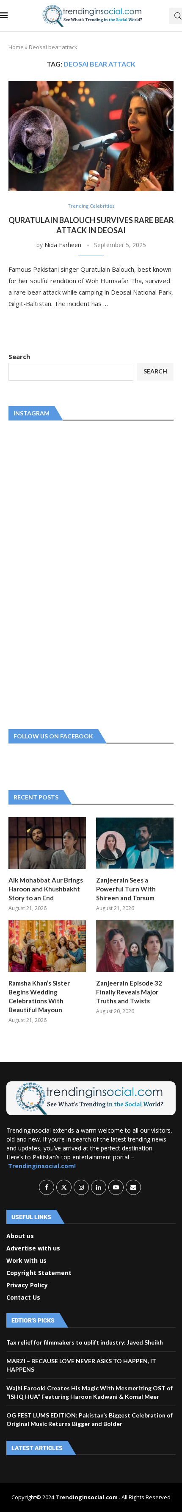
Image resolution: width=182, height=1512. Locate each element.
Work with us (26, 1261)
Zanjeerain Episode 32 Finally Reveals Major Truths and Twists (129, 992)
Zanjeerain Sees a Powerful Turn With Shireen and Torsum (126, 889)
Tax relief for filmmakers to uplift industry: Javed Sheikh (84, 1342)
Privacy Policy (27, 1285)
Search (19, 356)
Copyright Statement (39, 1273)
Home (16, 47)
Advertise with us (33, 1248)
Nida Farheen (62, 245)
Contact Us (23, 1297)
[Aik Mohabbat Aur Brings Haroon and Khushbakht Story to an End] (47, 843)
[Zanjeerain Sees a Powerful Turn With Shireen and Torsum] (135, 843)
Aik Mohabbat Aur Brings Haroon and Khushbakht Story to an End (45, 889)
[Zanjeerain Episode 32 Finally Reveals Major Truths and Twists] (135, 946)
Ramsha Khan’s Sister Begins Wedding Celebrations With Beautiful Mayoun (39, 996)
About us (20, 1236)
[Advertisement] (71, 573)
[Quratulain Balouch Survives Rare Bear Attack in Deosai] (91, 136)
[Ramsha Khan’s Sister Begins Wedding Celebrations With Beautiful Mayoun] (47, 946)
